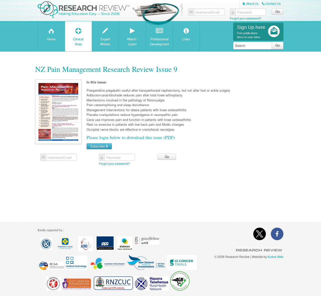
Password (244, 12)
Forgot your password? (245, 18)
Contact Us (271, 3)
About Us (250, 3)
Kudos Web (275, 256)
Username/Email (207, 12)
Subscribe (98, 146)
